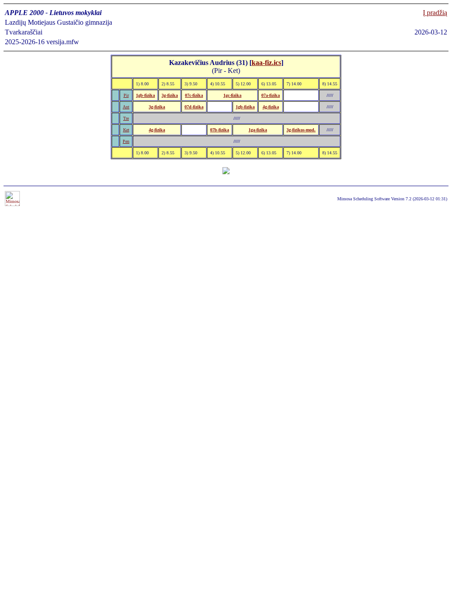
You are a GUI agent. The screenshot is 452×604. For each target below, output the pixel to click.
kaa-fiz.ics (266, 62)
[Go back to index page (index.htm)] (226, 172)
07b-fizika (219, 129)
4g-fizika (271, 106)
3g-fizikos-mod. (301, 129)
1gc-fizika (232, 95)
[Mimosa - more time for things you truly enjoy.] (12, 204)
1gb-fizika (145, 95)
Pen (126, 141)
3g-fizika (170, 95)
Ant (126, 106)
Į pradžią (435, 12)
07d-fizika (194, 106)
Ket (126, 129)
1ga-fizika (258, 129)
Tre (126, 118)
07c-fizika (194, 95)
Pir (126, 95)
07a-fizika (270, 95)
